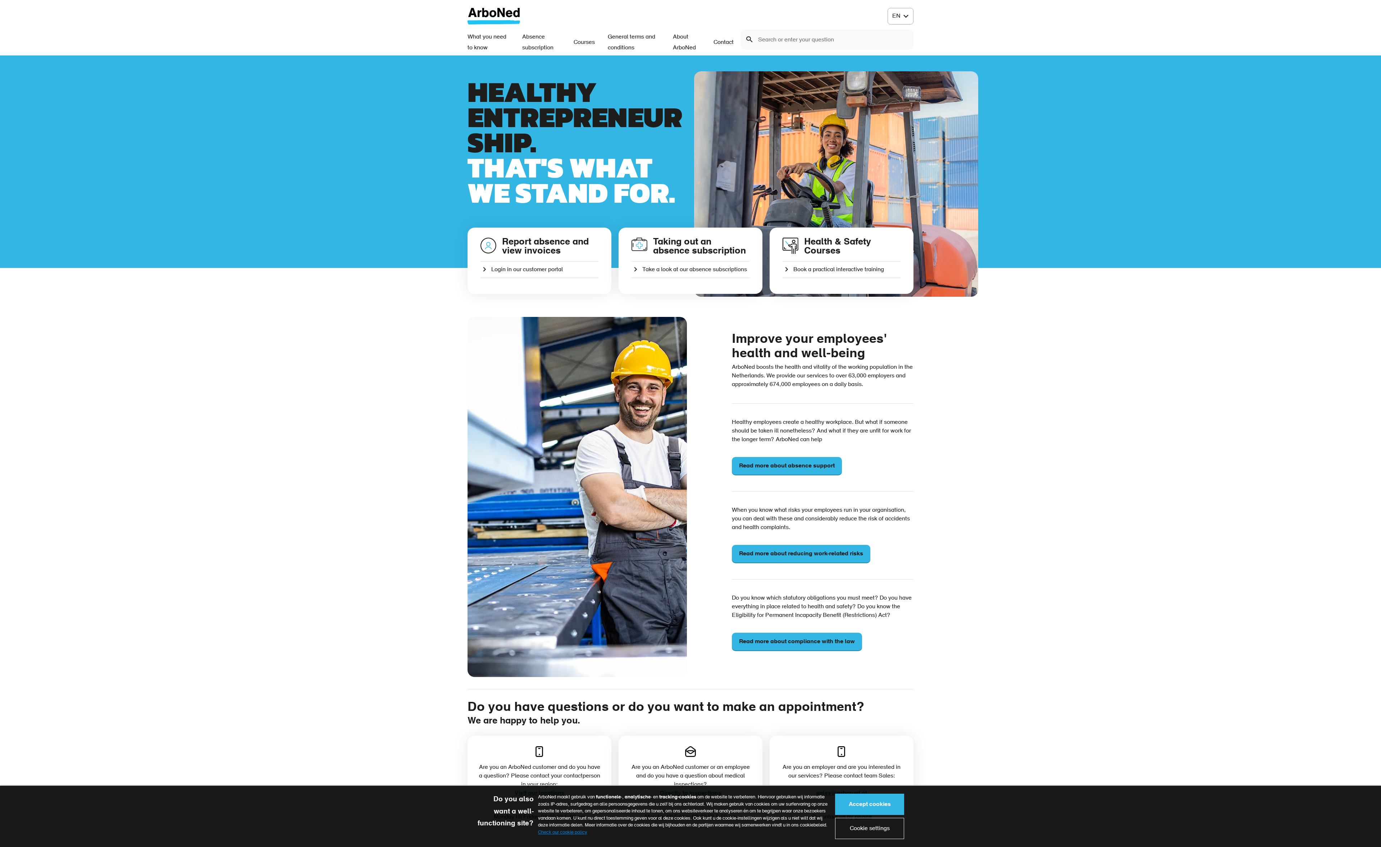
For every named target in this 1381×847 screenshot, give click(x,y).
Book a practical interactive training (838, 270)
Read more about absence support (787, 466)
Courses (584, 42)
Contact (724, 42)
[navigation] (900, 16)
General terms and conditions (631, 42)
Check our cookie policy (562, 832)
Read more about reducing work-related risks (801, 554)
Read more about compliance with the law (797, 642)
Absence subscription (537, 42)
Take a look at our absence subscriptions (694, 270)
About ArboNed (684, 42)
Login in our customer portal (527, 270)
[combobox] (827, 40)
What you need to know (487, 42)
